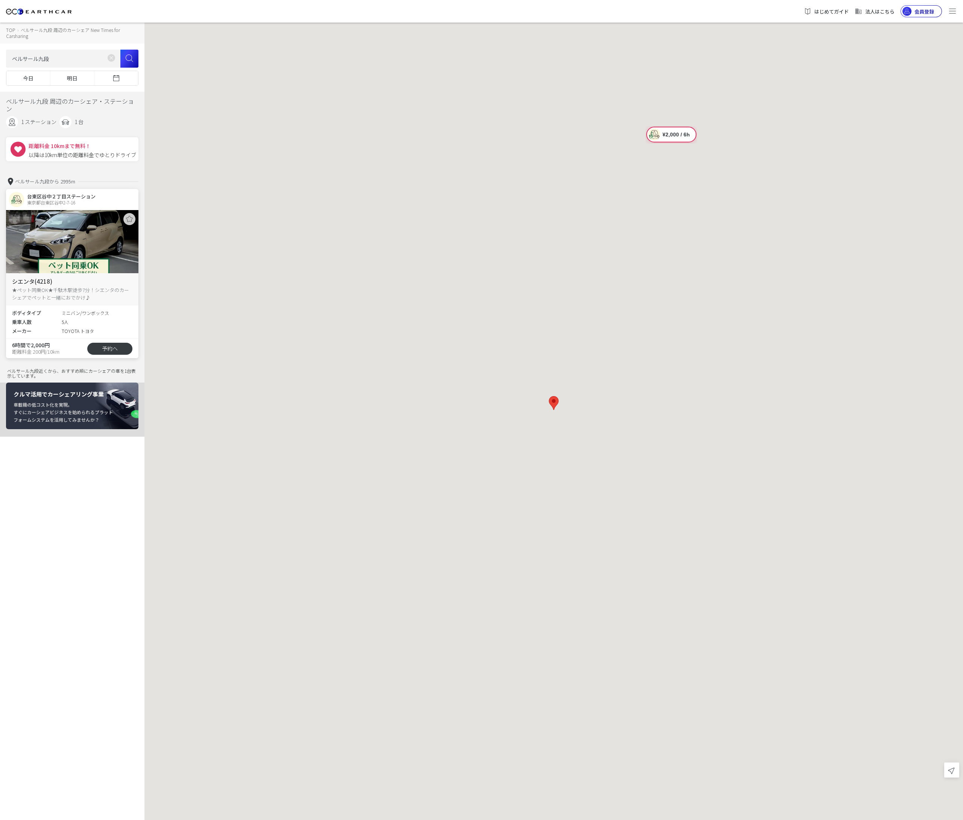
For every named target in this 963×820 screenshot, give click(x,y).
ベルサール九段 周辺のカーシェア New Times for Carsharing (63, 33)
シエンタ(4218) (32, 281)
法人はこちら (880, 11)
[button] (554, 403)
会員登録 (924, 11)
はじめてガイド (831, 11)
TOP (10, 30)
